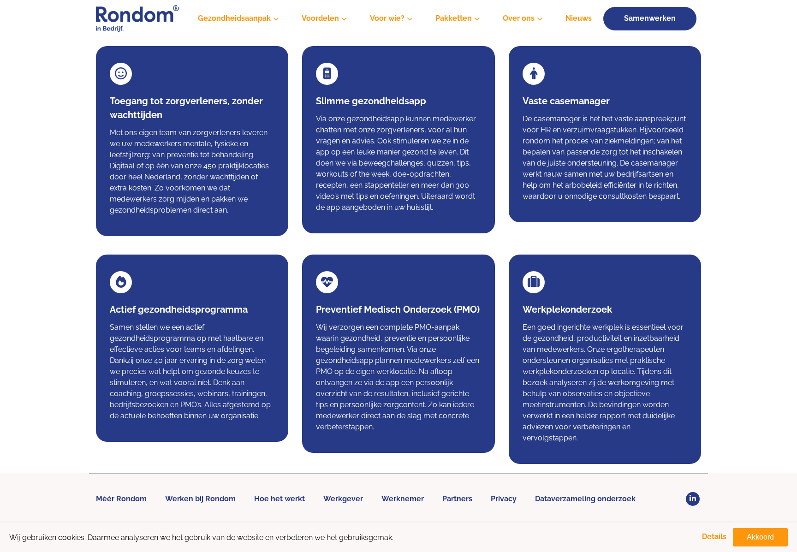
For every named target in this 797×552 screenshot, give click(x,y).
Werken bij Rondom (200, 498)
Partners (457, 498)
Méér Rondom (121, 498)
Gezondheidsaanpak (234, 18)
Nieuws (578, 18)
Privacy (504, 498)
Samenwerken (650, 18)
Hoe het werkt (279, 498)
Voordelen (320, 18)
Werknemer (402, 498)
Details (714, 536)
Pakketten (453, 18)
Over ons (519, 18)
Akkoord (760, 537)
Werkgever (343, 498)
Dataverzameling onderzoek (585, 498)
